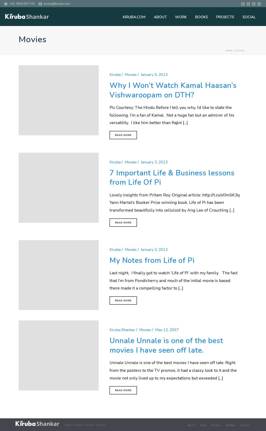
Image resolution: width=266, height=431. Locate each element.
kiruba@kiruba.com (57, 4)
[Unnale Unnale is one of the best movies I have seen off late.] (59, 355)
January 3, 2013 (154, 162)
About (191, 425)
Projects (215, 425)
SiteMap (230, 425)
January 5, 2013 (154, 74)
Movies (240, 50)
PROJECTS (225, 17)
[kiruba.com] (37, 423)
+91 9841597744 (22, 4)
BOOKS (201, 17)
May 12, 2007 (167, 329)
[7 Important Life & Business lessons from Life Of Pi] (59, 187)
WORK (181, 17)
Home (229, 50)
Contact (244, 425)
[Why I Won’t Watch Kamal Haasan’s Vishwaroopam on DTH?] (59, 99)
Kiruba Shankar (122, 329)
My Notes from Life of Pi (152, 260)
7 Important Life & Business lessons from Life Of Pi (172, 177)
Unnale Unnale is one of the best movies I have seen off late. (166, 345)
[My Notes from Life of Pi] (59, 274)
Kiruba (115, 74)
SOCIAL (249, 17)
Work (203, 425)
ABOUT (160, 17)
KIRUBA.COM (134, 17)
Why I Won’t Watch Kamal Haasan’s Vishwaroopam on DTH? (173, 90)
